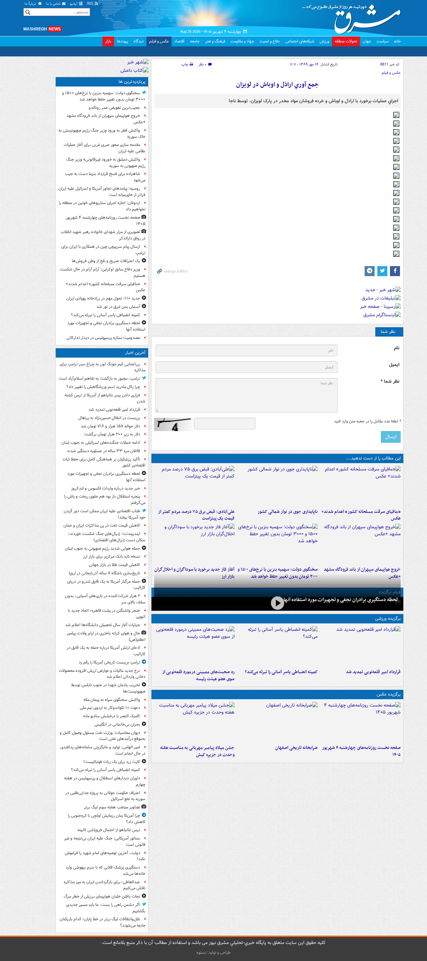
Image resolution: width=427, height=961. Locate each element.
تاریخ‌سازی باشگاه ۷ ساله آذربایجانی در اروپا (104, 573)
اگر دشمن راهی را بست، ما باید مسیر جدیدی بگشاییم (105, 908)
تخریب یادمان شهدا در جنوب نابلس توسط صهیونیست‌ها (108, 688)
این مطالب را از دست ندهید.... (373, 458)
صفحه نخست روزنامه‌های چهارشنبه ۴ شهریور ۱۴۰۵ (361, 751)
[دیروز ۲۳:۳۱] (194, 486)
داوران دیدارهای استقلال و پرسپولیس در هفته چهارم (104, 781)
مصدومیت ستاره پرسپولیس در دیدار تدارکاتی (103, 338)
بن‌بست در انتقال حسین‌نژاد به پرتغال (109, 418)
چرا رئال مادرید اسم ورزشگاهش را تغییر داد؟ (103, 387)
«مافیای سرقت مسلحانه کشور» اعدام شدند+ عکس (361, 515)
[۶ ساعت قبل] (277, 722)
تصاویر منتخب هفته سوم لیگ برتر (112, 807)
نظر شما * (390, 381)
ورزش (324, 41)
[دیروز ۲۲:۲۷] (194, 646)
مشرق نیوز (354, 16)
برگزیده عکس (389, 694)
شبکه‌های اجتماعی (299, 41)
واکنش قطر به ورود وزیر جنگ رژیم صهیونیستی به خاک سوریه (101, 133)
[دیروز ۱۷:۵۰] (194, 544)
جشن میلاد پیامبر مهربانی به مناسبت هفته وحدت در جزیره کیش (197, 751)
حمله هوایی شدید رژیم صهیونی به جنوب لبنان (102, 548)
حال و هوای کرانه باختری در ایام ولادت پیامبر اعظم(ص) (106, 636)
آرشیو (74, 3)
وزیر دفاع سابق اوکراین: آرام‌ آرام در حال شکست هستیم (102, 272)
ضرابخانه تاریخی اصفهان (296, 748)
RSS (90, 3)
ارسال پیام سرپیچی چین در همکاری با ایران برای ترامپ (103, 249)
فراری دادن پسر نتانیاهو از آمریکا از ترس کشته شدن (104, 398)
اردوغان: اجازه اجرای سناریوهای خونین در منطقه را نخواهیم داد (102, 206)
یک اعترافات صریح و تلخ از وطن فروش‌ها (106, 261)
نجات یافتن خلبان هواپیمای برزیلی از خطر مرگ (102, 896)
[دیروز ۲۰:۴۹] (360, 544)
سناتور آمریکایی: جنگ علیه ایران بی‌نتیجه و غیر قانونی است (104, 841)
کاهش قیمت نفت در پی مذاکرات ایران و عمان (101, 525)
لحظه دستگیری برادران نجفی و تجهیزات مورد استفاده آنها (341, 599)
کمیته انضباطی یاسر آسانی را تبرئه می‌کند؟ (281, 672)
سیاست (383, 41)
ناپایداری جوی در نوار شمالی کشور (288, 512)
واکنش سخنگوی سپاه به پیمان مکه (111, 700)
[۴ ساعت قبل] (360, 486)
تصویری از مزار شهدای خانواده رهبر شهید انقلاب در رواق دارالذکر (103, 235)
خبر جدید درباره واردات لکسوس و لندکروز (105, 488)
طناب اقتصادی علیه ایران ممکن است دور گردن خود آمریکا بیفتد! (104, 514)
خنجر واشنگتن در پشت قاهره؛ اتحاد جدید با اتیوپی (106, 613)
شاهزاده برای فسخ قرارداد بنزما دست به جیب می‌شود (105, 177)
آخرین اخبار (135, 352)
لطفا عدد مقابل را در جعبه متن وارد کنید (367, 421)
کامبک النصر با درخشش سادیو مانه (111, 716)
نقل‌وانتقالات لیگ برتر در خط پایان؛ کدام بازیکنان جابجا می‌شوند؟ (102, 922)
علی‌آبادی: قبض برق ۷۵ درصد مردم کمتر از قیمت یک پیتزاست (196, 515)
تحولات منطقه (346, 41)
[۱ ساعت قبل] (277, 603)
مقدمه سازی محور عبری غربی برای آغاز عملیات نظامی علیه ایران (104, 148)
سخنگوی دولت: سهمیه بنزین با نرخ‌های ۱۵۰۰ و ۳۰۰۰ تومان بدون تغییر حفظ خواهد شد (103, 96)
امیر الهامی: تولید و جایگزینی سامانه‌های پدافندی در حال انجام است (102, 750)
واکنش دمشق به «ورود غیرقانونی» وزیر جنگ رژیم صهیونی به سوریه (105, 162)
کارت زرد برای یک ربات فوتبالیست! (111, 762)
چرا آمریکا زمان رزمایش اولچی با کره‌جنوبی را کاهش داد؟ (106, 818)
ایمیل (394, 364)
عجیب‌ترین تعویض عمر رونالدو (114, 108)
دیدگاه (138, 41)
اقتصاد (179, 41)
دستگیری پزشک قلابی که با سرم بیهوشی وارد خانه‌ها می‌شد (105, 870)
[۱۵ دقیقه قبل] (360, 646)
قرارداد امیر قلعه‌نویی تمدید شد (373, 672)
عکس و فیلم (159, 41)
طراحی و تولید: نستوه (213, 952)
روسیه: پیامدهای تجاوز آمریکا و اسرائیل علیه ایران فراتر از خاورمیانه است (101, 191)
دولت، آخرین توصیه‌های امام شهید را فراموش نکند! (105, 856)
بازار (108, 41)
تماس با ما (53, 3)
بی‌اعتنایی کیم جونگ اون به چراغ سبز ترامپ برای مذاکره (102, 367)
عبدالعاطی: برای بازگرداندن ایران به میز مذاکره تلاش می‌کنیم (104, 885)
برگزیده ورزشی (388, 618)
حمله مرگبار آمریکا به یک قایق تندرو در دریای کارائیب (106, 584)
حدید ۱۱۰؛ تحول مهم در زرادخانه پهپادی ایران (103, 298)
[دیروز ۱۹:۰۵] (194, 722)
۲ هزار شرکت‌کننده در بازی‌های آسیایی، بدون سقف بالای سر (105, 599)
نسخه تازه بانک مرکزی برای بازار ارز (111, 556)
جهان (367, 41)
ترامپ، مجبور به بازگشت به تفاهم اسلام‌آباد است (99, 378)
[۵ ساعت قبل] (360, 722)
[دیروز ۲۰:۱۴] (277, 544)
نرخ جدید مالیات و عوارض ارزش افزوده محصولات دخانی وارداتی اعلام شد (102, 673)
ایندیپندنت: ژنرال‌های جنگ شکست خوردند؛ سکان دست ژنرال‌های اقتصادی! (106, 537)
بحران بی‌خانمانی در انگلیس (117, 724)
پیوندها (122, 41)
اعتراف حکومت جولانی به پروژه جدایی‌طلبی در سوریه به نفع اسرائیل (105, 796)
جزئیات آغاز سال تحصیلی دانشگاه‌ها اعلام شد (102, 625)
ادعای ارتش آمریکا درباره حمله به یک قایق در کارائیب (106, 650)
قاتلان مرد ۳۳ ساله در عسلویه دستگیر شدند (103, 451)
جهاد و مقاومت (242, 41)
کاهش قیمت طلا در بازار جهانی (114, 565)
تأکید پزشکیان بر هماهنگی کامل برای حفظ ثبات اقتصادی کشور (103, 462)
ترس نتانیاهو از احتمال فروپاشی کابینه (108, 830)
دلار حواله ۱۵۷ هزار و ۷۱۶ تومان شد (110, 426)
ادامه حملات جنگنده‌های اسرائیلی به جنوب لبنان (100, 442)
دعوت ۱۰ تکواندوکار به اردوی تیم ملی (110, 708)
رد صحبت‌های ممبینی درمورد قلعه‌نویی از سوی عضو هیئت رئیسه (198, 675)
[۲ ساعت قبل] (277, 646)
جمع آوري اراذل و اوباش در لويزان (277, 84)
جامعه (195, 41)
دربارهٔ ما (31, 3)
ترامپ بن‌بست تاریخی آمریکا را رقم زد (109, 662)
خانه (397, 41)
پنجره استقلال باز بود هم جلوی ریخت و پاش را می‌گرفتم (104, 499)
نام (396, 348)
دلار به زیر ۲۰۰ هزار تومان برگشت (112, 434)
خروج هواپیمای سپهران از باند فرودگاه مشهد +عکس (105, 119)
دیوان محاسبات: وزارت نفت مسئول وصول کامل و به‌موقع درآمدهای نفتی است (102, 736)
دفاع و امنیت (270, 41)
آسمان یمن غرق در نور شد (118, 307)
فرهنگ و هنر (215, 41)
